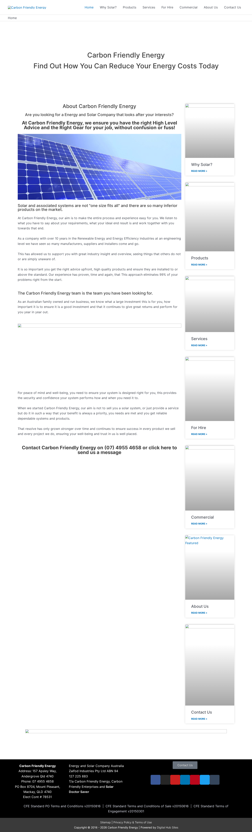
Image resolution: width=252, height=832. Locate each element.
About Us (200, 606)
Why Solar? (201, 164)
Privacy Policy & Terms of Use (132, 822)
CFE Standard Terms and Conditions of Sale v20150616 (147, 806)
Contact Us (201, 712)
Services (199, 338)
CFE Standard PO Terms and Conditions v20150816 (62, 806)
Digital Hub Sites (167, 827)
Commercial (202, 517)
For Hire (198, 427)
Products (199, 258)
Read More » (199, 170)
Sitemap (105, 822)
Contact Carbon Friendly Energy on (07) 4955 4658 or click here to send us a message (99, 450)
